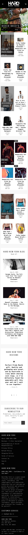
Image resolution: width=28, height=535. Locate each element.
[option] (14, 21)
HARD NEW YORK (11, 529)
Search (4, 461)
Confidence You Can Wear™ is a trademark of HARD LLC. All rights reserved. (13, 531)
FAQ (3, 464)
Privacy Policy (7, 448)
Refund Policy (7, 450)
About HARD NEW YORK (9, 438)
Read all (14, 254)
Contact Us (5, 458)
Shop (17, 29)
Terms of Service (8, 456)
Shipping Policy (7, 453)
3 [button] (16, 395)
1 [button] (11, 395)
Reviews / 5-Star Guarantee (12, 441)
